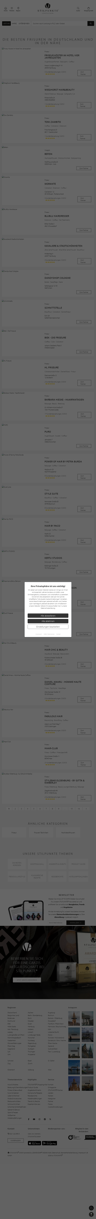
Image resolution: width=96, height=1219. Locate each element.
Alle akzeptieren (48, 615)
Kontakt (58, 634)
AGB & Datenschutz (49, 634)
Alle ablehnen (48, 621)
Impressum (38, 634)
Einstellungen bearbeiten (48, 626)
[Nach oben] (91, 1214)
